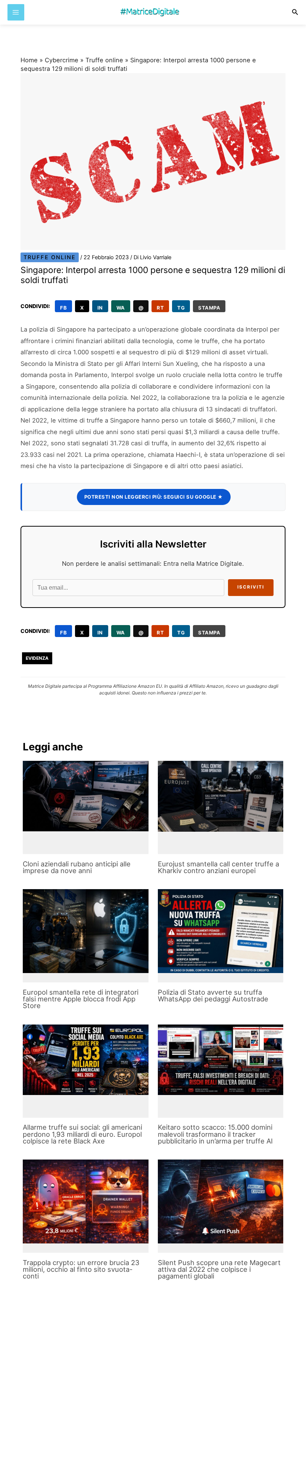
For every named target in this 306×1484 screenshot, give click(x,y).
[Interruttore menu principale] (15, 12)
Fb (63, 308)
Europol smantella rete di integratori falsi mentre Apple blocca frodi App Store (80, 999)
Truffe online (104, 60)
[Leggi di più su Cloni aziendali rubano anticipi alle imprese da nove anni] (85, 796)
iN (100, 308)
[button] (295, 12)
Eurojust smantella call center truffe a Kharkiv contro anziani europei (218, 867)
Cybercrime (61, 60)
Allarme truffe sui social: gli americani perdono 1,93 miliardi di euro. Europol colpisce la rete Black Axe (82, 1134)
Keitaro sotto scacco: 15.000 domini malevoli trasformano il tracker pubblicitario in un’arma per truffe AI (215, 1134)
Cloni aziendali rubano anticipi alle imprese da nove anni (77, 867)
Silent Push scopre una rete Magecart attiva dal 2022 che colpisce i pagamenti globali (219, 1269)
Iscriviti (250, 587)
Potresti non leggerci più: (153, 497)
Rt (160, 308)
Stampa (209, 308)
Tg (181, 308)
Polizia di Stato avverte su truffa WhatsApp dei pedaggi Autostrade (213, 995)
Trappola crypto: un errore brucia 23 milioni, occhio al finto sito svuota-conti (81, 1269)
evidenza (37, 658)
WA (120, 308)
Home (29, 60)
